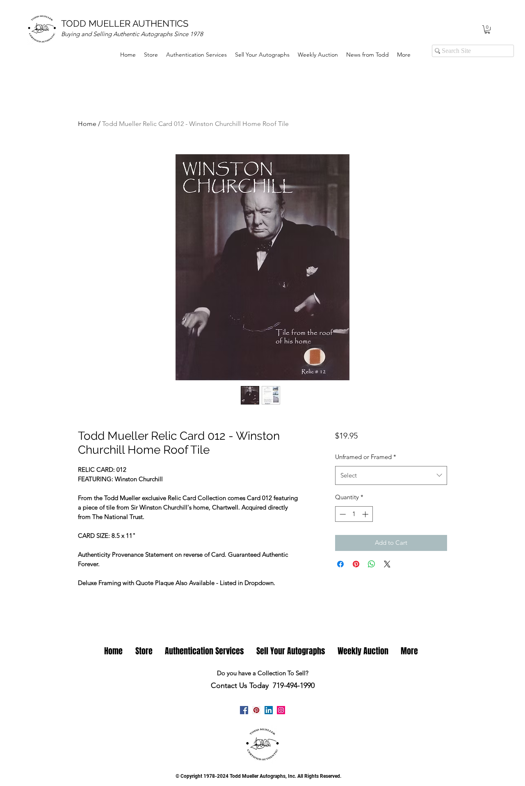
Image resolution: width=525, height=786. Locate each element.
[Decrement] (341, 514)
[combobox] (391, 475)
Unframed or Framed (365, 457)
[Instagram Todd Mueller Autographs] (281, 710)
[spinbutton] (354, 514)
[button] (487, 29)
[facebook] (244, 710)
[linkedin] (269, 710)
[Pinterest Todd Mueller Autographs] (256, 710)
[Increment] (366, 514)
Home (87, 124)
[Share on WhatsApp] (372, 564)
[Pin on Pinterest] (356, 564)
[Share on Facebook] (340, 564)
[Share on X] (387, 564)
